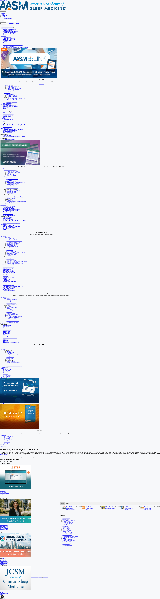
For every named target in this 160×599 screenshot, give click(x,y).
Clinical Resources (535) (68, 522)
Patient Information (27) (67, 532)
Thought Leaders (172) (67, 542)
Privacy (40, 577)
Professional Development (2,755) (70, 536)
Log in (17, 23)
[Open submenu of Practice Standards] (12, 85)
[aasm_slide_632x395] (20, 164)
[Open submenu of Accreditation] (10, 93)
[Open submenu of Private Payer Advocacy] (15, 181)
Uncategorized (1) (66, 544)
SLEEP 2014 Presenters (5, 454)
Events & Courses (3, 224)
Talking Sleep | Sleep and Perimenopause (110, 507)
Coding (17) (65, 526)
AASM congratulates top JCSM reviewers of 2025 (4, 594)
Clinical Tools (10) (66, 524)
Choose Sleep (3, 205)
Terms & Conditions (34, 577)
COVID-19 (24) (68, 523)
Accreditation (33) (66, 518)
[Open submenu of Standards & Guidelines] (13, 27)
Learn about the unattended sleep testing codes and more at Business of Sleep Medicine (4, 527)
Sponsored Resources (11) (68, 539)
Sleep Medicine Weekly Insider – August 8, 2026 (148, 508)
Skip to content (3, 0)
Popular (68, 503)
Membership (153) (66, 530)
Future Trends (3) (66, 528)
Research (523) (65, 538)
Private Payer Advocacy (5, 128)
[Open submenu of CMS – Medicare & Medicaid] (17, 189)
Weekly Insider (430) (67, 545)
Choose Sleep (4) (66, 521)
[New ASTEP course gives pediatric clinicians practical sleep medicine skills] (15, 488)
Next (5, 446)
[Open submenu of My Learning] (7, 367)
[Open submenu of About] (4, 323)
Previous (2, 446)
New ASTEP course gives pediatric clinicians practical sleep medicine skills (4, 493)
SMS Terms (45, 577)
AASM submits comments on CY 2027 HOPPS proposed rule (129, 509)
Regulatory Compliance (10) (68, 537)
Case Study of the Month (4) (68, 520)
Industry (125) (65, 529)
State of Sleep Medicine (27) (68, 540)
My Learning (3, 368)
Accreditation (3, 36)
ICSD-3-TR (2, 403)
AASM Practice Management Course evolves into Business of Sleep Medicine (4, 561)
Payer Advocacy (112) (67, 533)
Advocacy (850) (65, 519)
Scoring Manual (3, 377)
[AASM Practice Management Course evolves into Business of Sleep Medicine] (15, 556)
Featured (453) (65, 527)
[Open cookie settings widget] (2, 596)
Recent (62, 503)
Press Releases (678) (67, 535)
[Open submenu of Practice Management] (12, 103)
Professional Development (27, 456)
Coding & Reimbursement (5, 104)
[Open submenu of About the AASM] (11, 350)
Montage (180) (65, 531)
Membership (3, 265)
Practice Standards (4, 28)
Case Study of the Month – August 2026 (90, 508)
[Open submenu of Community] (9, 305)
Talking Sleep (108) (66, 541)
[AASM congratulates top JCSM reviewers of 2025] (15, 590)
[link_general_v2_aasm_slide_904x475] (29, 77)
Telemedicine (3, 118)
